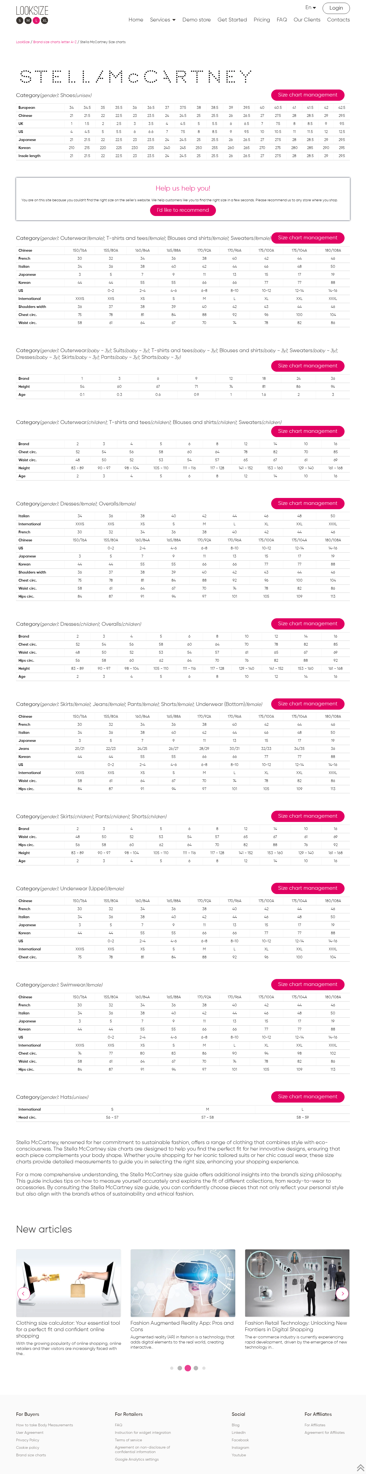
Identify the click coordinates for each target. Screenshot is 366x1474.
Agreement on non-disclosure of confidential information (142, 1450)
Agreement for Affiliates (325, 1433)
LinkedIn (239, 1433)
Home (136, 20)
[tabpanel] (73, 1304)
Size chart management (308, 95)
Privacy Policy (27, 1440)
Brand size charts (31, 1455)
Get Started (232, 20)
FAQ (282, 20)
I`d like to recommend (183, 210)
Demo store (196, 20)
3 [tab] (188, 1368)
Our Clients (307, 20)
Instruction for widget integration (143, 1433)
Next (342, 1293)
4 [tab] (195, 1368)
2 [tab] (179, 1368)
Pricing (262, 20)
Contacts (338, 20)
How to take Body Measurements (44, 1425)
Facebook (240, 1440)
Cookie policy (27, 1448)
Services (160, 20)
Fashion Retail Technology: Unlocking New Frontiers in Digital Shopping (296, 1326)
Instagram (240, 1448)
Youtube (239, 1455)
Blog (236, 1425)
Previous (23, 1293)
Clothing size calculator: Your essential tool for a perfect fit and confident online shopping (68, 1329)
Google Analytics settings (137, 1459)
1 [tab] (171, 1368)
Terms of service (128, 1440)
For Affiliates (315, 1425)
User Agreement (29, 1433)
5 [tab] (204, 1368)
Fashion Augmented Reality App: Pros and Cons (182, 1326)
